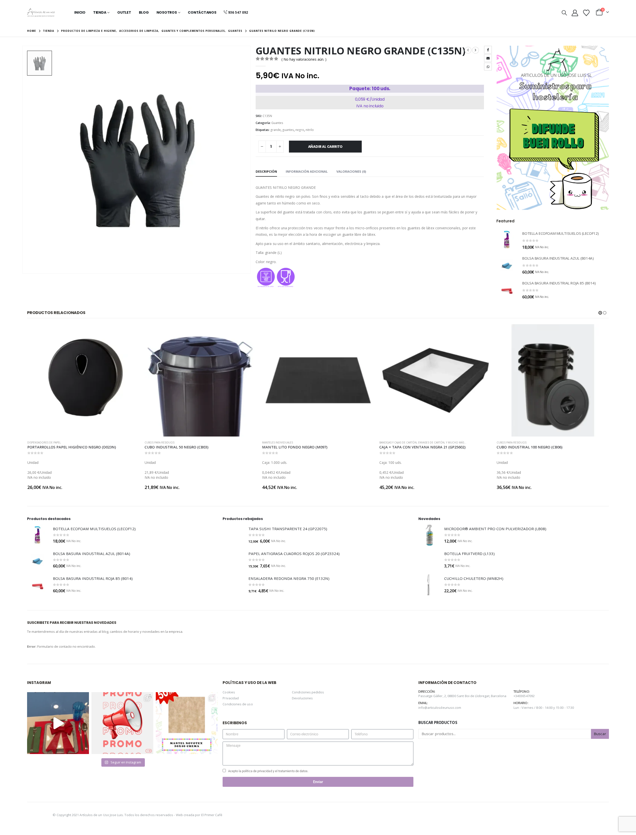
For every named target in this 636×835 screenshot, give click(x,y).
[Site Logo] (41, 12)
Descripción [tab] (266, 171)
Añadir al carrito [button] (131, 332)
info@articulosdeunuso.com (439, 707)
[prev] (468, 50)
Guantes (277, 123)
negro (299, 130)
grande (275, 130)
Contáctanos (202, 12)
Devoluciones (302, 698)
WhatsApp (488, 67)
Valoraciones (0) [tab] (351, 171)
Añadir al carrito (325, 146)
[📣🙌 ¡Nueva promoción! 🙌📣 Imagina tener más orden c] (122, 723)
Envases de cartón (314, 442)
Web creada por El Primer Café (199, 815)
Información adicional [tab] (307, 171)
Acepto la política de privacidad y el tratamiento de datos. (268, 771)
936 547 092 (238, 12)
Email (488, 58)
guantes (288, 130)
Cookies (229, 692)
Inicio (79, 12)
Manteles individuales (160, 442)
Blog (144, 12)
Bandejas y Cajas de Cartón (280, 442)
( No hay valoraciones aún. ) (303, 59)
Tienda (99, 12)
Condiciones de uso (238, 704)
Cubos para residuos (42, 442)
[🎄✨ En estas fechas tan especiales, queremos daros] (58, 723)
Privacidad (231, 698)
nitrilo (310, 130)
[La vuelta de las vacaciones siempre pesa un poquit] (187, 723)
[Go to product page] (506, 239)
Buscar (600, 733)
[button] (564, 13)
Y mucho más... (339, 442)
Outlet (124, 12)
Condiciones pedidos (308, 692)
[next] (475, 50)
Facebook (488, 50)
